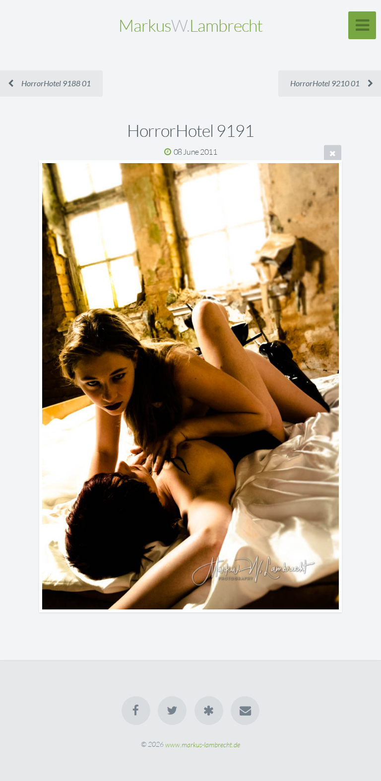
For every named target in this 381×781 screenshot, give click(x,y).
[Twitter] (172, 710)
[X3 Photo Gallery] (208, 710)
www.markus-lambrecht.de (202, 744)
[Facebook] (136, 710)
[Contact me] (245, 710)
